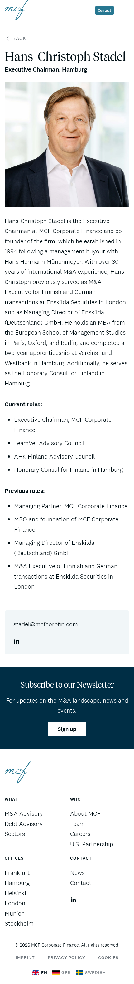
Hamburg (74, 69)
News (77, 873)
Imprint (25, 958)
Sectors (15, 834)
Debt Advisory (24, 824)
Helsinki (15, 893)
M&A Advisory (24, 813)
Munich (15, 913)
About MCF (85, 813)
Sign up (67, 729)
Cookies (108, 958)
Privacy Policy (66, 958)
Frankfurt (17, 873)
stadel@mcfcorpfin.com (45, 624)
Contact (104, 10)
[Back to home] (16, 10)
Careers (80, 834)
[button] (126, 10)
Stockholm (19, 923)
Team (77, 824)
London (15, 903)
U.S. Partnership (91, 844)
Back (19, 38)
